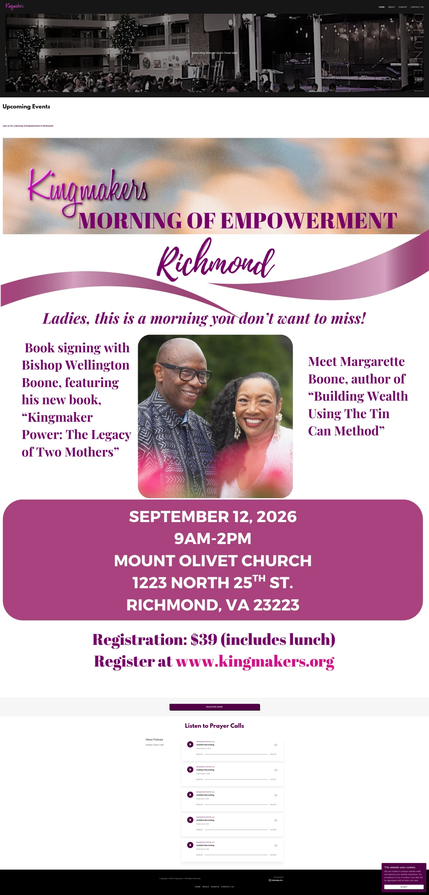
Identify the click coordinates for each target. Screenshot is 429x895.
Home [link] (382, 7)
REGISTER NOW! (214, 707)
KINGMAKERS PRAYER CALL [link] (205, 741)
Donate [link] (403, 7)
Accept (404, 887)
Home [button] (198, 887)
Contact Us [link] (417, 7)
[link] (14, 7)
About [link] (391, 7)
